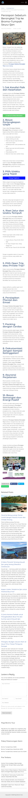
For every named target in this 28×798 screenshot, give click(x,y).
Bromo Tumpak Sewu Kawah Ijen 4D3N (12, 749)
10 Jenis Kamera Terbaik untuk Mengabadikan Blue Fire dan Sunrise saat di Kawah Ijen (12, 617)
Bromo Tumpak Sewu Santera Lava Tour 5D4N (13, 751)
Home (2, 8)
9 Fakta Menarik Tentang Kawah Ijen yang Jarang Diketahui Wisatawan (13, 564)
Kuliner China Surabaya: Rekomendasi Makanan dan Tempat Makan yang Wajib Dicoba (12, 765)
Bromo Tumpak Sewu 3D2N (8, 747)
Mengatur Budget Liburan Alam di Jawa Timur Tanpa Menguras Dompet (13, 644)
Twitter (21, 483)
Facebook (14, 483)
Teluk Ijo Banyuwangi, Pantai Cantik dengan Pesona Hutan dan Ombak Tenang (13, 517)
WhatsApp (5, 486)
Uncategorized (10, 8)
